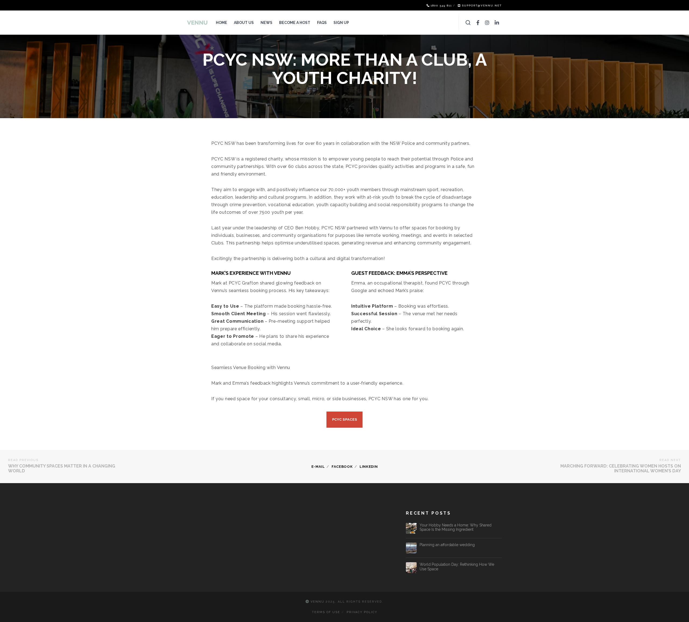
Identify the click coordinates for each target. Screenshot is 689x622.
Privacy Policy (362, 612)
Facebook (342, 467)
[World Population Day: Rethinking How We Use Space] (411, 567)
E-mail (318, 467)
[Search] (468, 22)
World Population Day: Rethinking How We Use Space (457, 566)
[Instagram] (487, 22)
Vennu (317, 601)
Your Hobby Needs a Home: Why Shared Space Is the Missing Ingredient (455, 527)
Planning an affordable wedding (447, 545)
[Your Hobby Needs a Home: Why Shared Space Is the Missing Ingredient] (411, 528)
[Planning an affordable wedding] (411, 548)
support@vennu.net (482, 5)
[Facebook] (478, 22)
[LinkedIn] (497, 22)
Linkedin (369, 467)
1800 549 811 (441, 5)
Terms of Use (326, 612)
